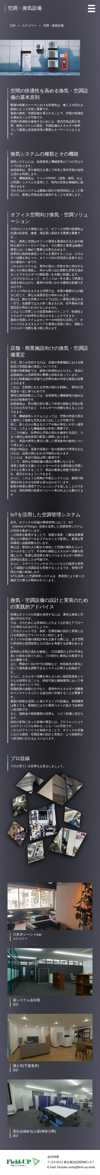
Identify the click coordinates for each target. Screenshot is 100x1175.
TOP (13, 25)
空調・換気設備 (53, 25)
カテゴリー (29, 25)
